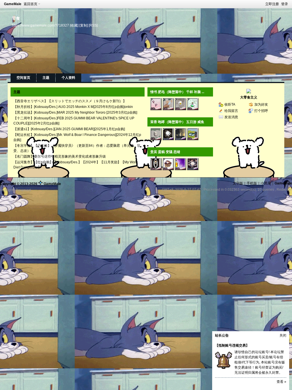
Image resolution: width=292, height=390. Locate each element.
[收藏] (74, 25)
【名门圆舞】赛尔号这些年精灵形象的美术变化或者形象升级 (59, 156)
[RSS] (93, 25)
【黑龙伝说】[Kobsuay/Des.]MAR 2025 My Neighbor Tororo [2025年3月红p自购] (75, 112)
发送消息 (231, 117)
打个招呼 (261, 111)
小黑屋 (266, 183)
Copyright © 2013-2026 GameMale (30, 184)
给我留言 (231, 111)
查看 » (281, 382)
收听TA (229, 104)
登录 (284, 4)
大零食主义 (248, 97)
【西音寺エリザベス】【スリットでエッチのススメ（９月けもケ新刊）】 (69, 101)
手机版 (252, 183)
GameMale (12, 4)
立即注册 (272, 4)
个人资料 (68, 78)
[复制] (83, 25)
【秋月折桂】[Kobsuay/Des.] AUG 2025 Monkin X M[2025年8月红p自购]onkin (73, 107)
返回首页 (30, 4)
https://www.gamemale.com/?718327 (40, 25)
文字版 (238, 183)
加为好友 (261, 104)
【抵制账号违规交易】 (232, 345)
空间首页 (23, 78)
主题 (45, 78)
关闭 (282, 335)
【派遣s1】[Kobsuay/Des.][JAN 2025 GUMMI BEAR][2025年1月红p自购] (69, 129)
